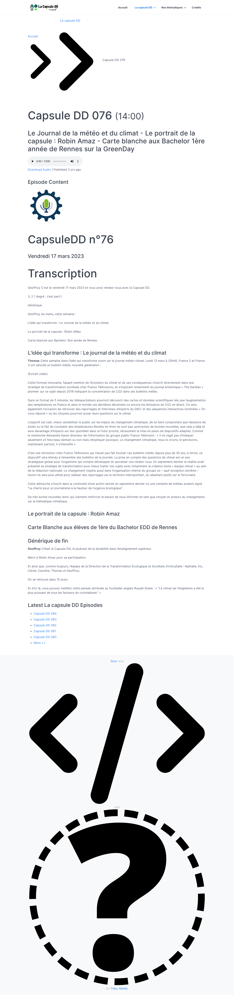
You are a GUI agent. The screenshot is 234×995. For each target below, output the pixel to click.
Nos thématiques (172, 7)
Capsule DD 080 (45, 637)
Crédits (196, 7)
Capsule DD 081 (45, 631)
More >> (40, 643)
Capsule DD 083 (45, 619)
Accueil (122, 7)
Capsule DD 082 (45, 625)
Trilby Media (118, 988)
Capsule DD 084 (45, 613)
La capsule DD (143, 7)
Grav (114, 661)
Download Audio (39, 169)
